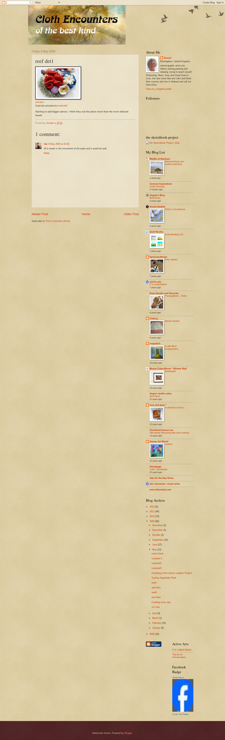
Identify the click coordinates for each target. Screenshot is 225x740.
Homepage (155, 466)
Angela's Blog (157, 195)
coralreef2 (157, 563)
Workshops (155, 198)
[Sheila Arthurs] (182, 711)
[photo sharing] (58, 98)
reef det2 (156, 597)
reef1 (154, 582)
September (158, 540)
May (154, 549)
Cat (45, 144)
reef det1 (39, 102)
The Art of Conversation (179, 655)
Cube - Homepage (158, 469)
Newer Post (40, 214)
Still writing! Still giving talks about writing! (169, 433)
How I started (171, 259)
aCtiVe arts (155, 282)
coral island (157, 553)
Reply (47, 153)
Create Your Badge (180, 714)
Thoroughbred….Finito (176, 296)
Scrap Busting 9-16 (174, 234)
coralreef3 (157, 568)
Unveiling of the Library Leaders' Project (172, 573)
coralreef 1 (157, 558)
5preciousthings (158, 257)
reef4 (154, 592)
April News (155, 396)
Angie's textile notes (161, 393)
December (157, 525)
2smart (167, 58)
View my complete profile (159, 89)
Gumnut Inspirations (161, 183)
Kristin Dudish (157, 206)
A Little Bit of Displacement (171, 347)
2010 (152, 516)
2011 (152, 511)
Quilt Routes (156, 231)
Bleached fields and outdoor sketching (174, 163)
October (156, 535)
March (155, 618)
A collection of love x (174, 407)
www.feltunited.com (160, 489)
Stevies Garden (172, 321)
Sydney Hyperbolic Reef (164, 577)
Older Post (131, 214)
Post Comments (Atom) (58, 221)
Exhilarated (170, 371)
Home (86, 214)
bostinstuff (62, 106)
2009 (152, 521)
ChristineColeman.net (161, 430)
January (156, 628)
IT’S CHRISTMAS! (158, 284)
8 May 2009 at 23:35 (58, 144)
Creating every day (161, 602)
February (157, 623)
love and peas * (158, 405)
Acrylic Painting (157, 186)
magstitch (155, 343)
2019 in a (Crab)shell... (176, 209)
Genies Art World (159, 441)
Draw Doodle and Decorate (164, 293)
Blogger (128, 733)
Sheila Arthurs (178, 677)
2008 (152, 634)
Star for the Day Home (161, 478)
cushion (168, 444)
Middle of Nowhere (160, 159)
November (157, 530)
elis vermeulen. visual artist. (165, 484)
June (155, 544)
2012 (152, 506)
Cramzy (154, 318)
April (155, 613)
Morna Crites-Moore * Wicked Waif (168, 368)
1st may (156, 607)
